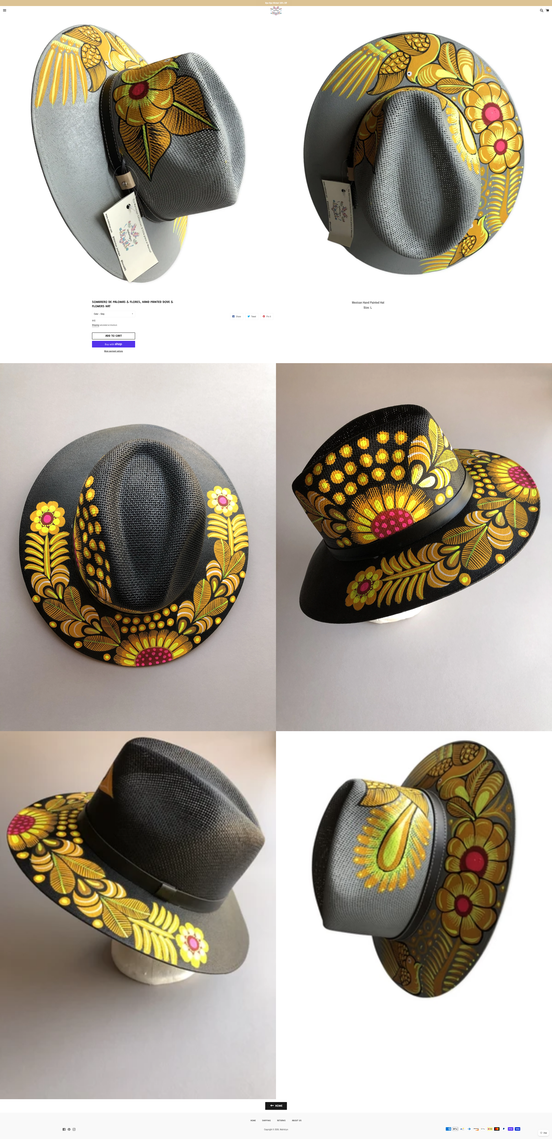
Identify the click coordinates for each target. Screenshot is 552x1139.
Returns (281, 1121)
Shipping (95, 324)
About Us (297, 1121)
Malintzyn (284, 1129)
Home (253, 1121)
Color (96, 313)
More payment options (113, 351)
